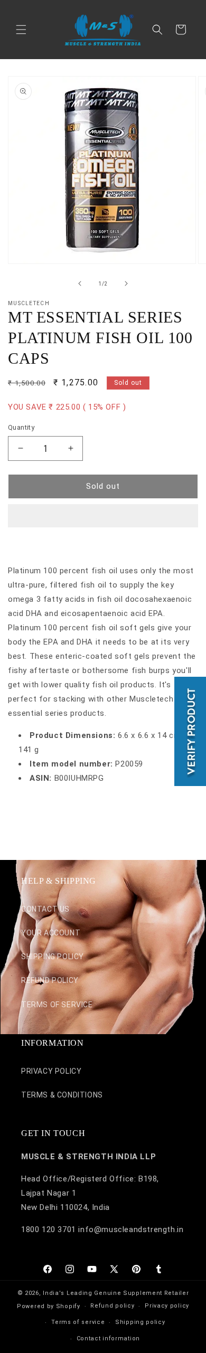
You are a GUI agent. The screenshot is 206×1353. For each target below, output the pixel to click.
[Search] (157, 29)
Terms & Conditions (62, 1095)
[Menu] (21, 29)
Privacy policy (167, 1305)
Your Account (50, 933)
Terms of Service (57, 1004)
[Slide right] (126, 283)
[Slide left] (79, 283)
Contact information (108, 1338)
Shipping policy (140, 1322)
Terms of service (78, 1322)
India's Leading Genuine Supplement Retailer (116, 1293)
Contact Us (45, 909)
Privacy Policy (51, 1071)
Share (29, 810)
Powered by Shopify (48, 1306)
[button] (103, 516)
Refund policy (112, 1305)
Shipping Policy (52, 956)
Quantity (21, 427)
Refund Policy (50, 980)
